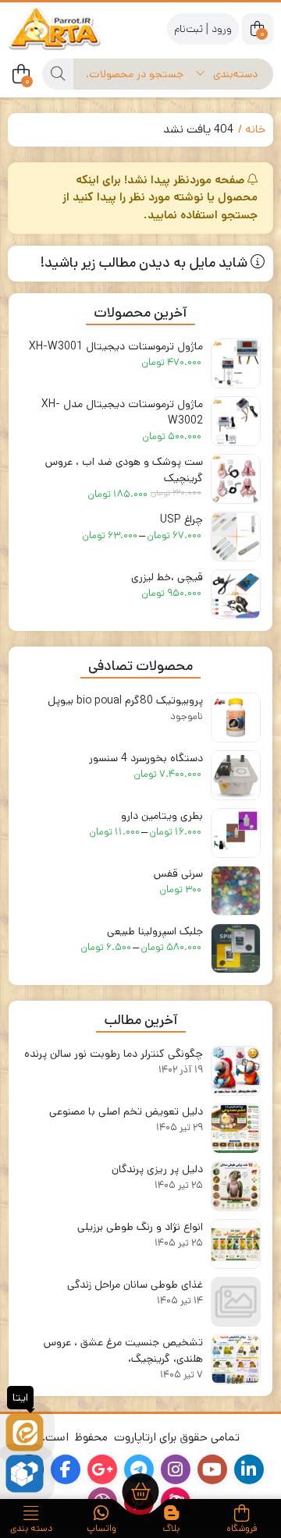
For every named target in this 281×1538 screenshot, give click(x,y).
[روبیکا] (24, 1473)
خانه (255, 129)
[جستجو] (57, 74)
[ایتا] (24, 1432)
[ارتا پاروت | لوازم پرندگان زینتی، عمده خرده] (70, 28)
